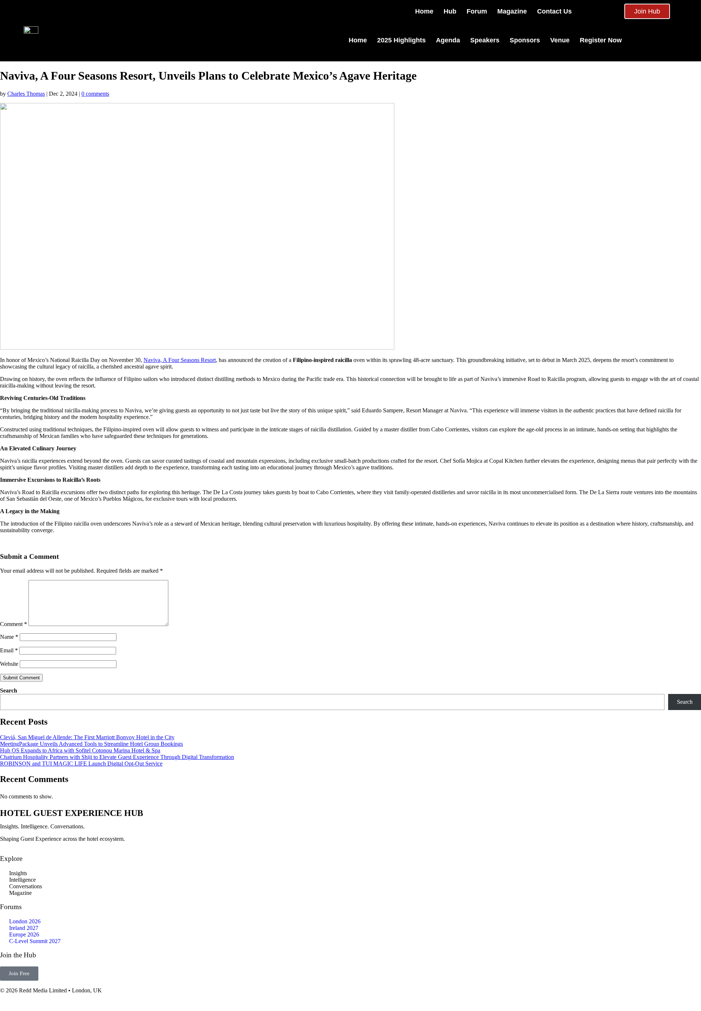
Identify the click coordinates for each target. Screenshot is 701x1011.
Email (9, 650)
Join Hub (647, 11)
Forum (477, 11)
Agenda (448, 40)
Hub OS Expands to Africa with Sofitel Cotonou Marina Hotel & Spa (80, 750)
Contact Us (554, 11)
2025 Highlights (401, 40)
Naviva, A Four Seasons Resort (179, 360)
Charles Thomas (26, 94)
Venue (560, 40)
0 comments (95, 94)
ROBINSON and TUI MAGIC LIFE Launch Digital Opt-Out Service (81, 763)
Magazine (512, 11)
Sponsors (525, 40)
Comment (13, 624)
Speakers (484, 40)
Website (9, 664)
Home (424, 11)
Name (9, 637)
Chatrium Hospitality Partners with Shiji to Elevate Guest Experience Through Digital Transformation (117, 757)
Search (8, 690)
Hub (450, 11)
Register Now (601, 40)
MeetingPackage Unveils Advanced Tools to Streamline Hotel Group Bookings (91, 744)
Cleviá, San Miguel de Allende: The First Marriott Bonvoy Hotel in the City (87, 737)
